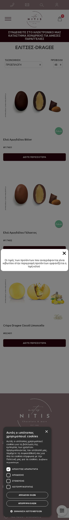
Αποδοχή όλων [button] (27, 495)
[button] (27, 511)
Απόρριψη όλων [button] (27, 503)
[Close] (64, 253)
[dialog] (27, 472)
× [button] (46, 431)
